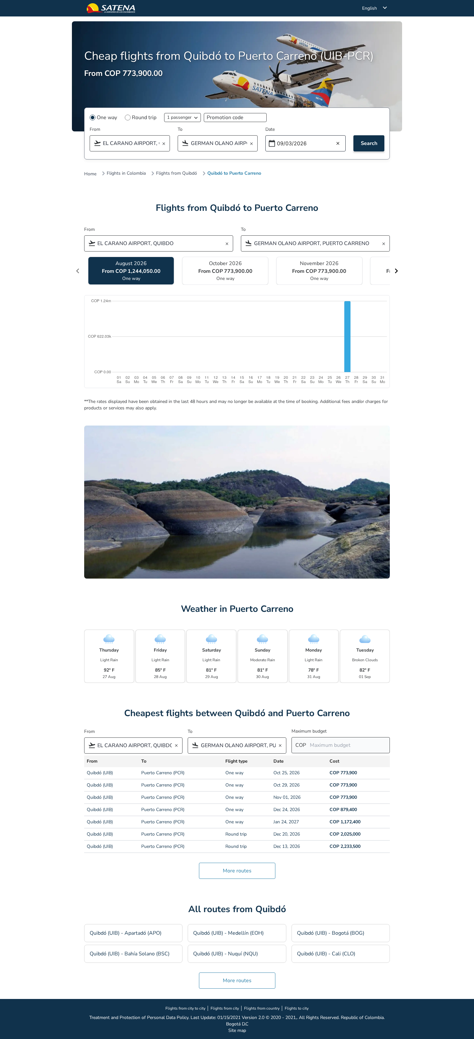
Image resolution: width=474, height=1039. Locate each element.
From (95, 129)
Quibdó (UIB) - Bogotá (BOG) (330, 933)
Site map (237, 1030)
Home (90, 174)
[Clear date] (338, 144)
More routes (237, 870)
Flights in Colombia (126, 173)
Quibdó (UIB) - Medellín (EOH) (228, 933)
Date (270, 129)
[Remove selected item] (166, 143)
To (180, 129)
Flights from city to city (185, 1008)
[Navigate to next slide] (396, 271)
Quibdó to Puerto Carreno (234, 173)
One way (107, 117)
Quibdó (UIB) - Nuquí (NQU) (225, 953)
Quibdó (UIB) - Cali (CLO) (326, 953)
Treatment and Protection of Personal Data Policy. (139, 1017)
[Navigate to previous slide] (78, 271)
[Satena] (111, 8)
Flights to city (297, 1008)
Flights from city (225, 1008)
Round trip (144, 117)
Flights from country (262, 1008)
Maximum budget (309, 731)
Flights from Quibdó (176, 173)
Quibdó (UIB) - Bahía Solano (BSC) (130, 953)
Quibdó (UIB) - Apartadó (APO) (126, 933)
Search (369, 143)
